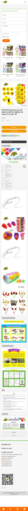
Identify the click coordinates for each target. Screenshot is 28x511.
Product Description (7, 141)
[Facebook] (2, 488)
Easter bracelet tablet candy (20, 58)
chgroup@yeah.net (7, 463)
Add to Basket (14, 131)
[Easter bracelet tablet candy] (20, 50)
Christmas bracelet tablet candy (7, 58)
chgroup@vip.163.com (6, 465)
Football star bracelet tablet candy (7, 75)
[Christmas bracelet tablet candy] (7, 50)
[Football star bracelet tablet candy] (7, 67)
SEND (6, 40)
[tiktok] (5, 488)
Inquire (15, 127)
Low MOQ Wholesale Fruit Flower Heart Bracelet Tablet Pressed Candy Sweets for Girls (20, 75)
